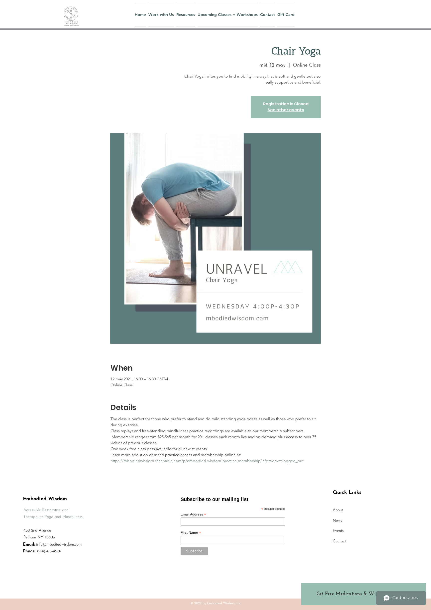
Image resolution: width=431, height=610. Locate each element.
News (337, 521)
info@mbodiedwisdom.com (59, 545)
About (338, 510)
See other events (286, 110)
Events (338, 531)
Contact (339, 541)
